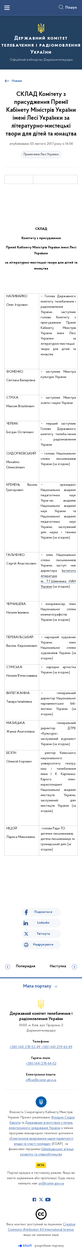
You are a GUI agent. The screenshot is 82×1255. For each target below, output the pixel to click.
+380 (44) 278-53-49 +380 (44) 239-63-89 (41, 1047)
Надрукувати (43, 944)
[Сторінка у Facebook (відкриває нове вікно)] (34, 1199)
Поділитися (43, 912)
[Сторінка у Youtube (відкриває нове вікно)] (48, 1199)
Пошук (71, 8)
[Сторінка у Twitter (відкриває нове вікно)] (41, 1199)
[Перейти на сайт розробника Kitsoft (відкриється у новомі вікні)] (25, 1245)
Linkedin (43, 923)
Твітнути (43, 934)
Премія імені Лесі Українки (41, 154)
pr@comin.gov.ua (51, 1183)
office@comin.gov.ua (41, 1080)
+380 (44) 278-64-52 (41, 1063)
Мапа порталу (37, 986)
